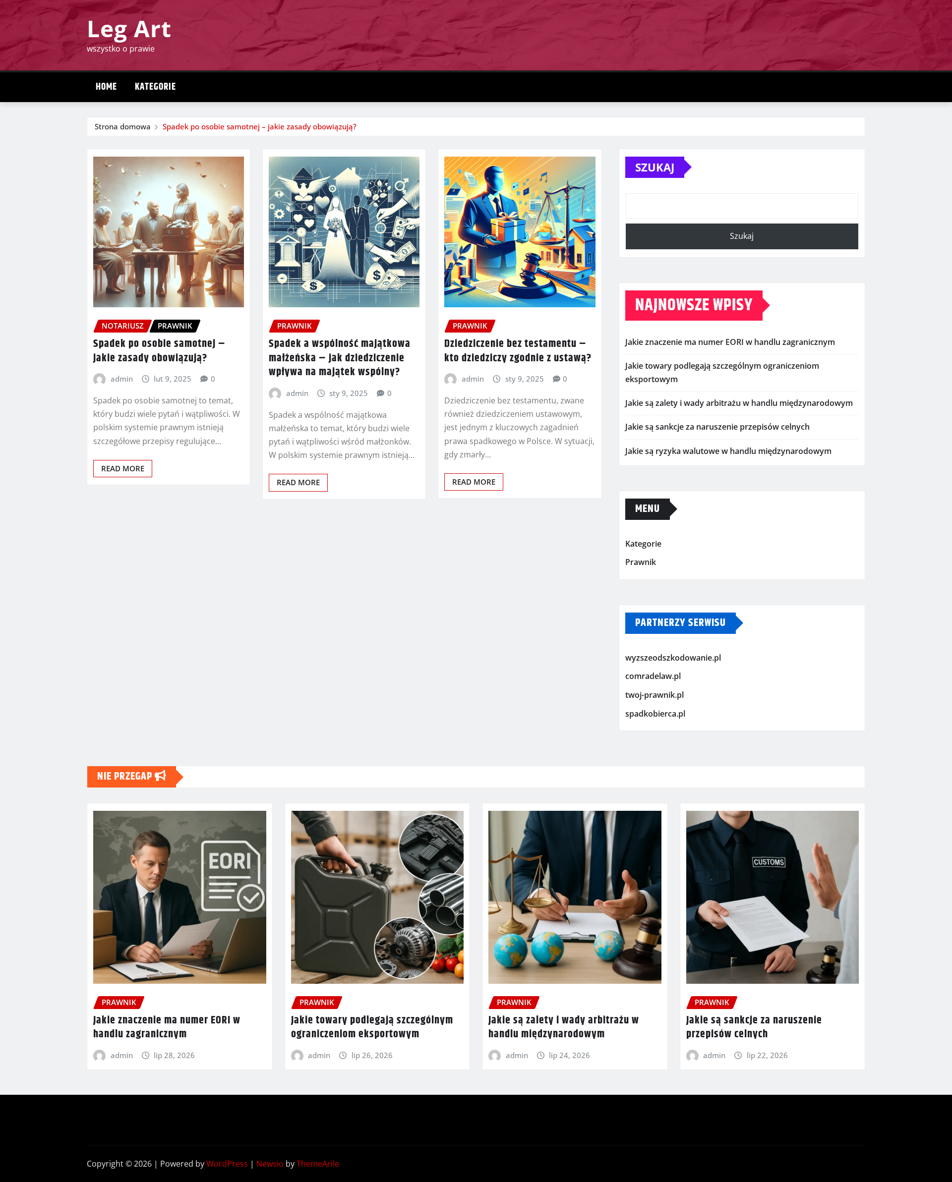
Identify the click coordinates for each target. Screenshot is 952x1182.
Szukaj (654, 167)
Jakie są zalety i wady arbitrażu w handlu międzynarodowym (739, 402)
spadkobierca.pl (655, 713)
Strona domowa (123, 126)
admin (122, 379)
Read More (122, 468)
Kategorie (155, 87)
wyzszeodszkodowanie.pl (673, 657)
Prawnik (640, 562)
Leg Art (129, 28)
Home (106, 87)
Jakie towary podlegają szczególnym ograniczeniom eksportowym (372, 1027)
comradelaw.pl (653, 676)
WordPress (227, 1163)
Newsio (270, 1163)
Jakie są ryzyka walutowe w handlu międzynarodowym (728, 451)
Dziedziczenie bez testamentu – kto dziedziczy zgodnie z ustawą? (518, 351)
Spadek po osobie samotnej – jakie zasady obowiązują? (260, 126)
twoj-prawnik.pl (654, 694)
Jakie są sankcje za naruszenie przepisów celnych (717, 426)
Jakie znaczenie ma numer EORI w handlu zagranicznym (730, 342)
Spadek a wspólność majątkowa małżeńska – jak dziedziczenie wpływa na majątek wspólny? (340, 358)
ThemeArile (318, 1163)
